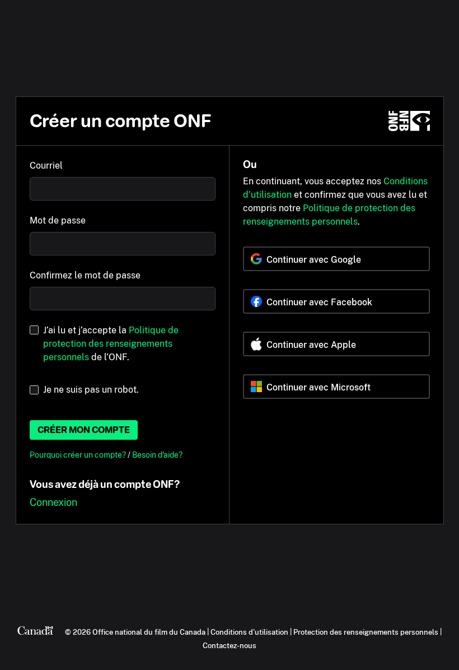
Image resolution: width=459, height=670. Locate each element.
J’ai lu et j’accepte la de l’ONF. (111, 343)
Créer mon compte (84, 430)
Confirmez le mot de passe (85, 275)
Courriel (46, 165)
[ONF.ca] (409, 121)
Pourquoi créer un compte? (79, 454)
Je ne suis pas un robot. (91, 389)
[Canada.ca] (35, 632)
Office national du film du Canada (148, 631)
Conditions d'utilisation (249, 631)
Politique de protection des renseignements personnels (111, 343)
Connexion (53, 502)
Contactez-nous (229, 645)
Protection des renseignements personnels (365, 631)
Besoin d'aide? (157, 454)
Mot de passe (58, 220)
